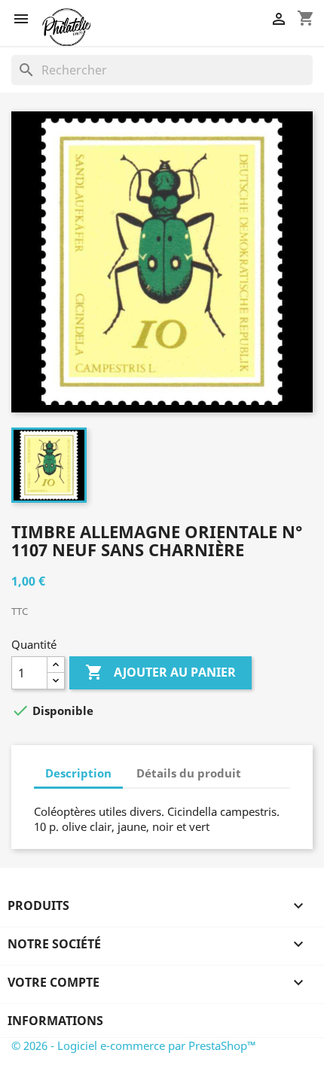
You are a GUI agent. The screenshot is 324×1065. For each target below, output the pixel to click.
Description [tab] (78, 772)
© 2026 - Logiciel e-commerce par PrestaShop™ (133, 1045)
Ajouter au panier (160, 672)
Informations (55, 1020)
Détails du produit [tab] (188, 772)
